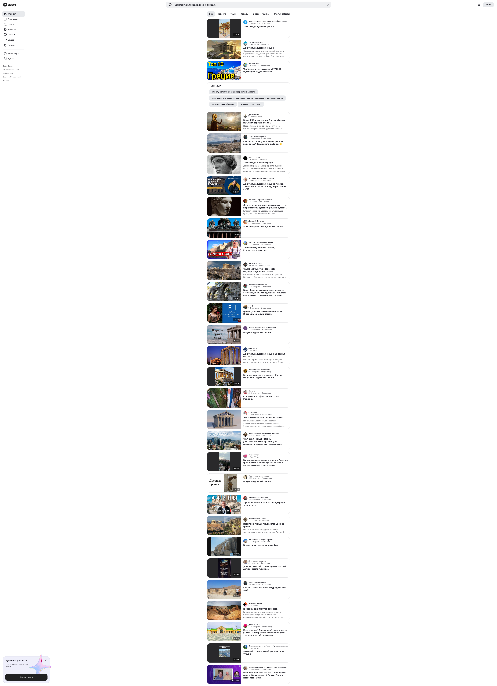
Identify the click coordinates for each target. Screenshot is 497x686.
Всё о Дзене (8, 66)
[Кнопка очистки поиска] (328, 4)
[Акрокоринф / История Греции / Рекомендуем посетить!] (224, 249)
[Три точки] (287, 22)
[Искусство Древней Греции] (224, 334)
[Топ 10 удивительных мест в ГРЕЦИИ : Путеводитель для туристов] (224, 70)
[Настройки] (479, 5)
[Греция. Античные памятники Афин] (224, 546)
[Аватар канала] (245, 22)
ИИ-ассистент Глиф (11, 70)
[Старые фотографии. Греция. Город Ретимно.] (224, 398)
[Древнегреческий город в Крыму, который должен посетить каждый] (224, 568)
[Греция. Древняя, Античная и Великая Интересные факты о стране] (224, 313)
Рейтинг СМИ (8, 73)
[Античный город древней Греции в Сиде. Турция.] (224, 653)
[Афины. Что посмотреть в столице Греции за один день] (224, 504)
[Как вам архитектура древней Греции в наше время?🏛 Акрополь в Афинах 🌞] (224, 143)
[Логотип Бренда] (5, 4)
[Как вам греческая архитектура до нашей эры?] (224, 589)
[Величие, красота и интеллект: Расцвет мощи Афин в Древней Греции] (224, 376)
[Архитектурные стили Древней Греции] (224, 228)
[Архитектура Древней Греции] (224, 28)
